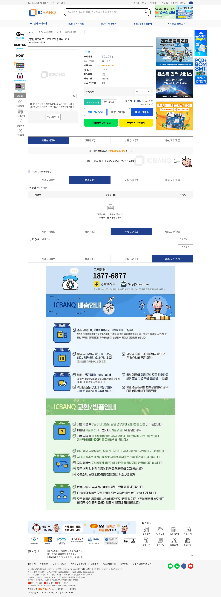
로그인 (136, 2)
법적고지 (95, 564)
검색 (146, 12)
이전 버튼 (192, 553)
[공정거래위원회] (34, 541)
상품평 (90, 140)
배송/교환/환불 (172, 140)
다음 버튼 (192, 555)
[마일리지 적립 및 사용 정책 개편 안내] (64, 557)
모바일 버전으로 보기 (142, 564)
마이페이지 (154, 2)
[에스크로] (111, 541)
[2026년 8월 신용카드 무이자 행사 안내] (48, 2)
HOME (30, 32)
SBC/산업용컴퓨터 (143, 23)
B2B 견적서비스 (76, 23)
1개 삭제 (137, 91)
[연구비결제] (62, 541)
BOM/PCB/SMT (109, 23)
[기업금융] (129, 541)
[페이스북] (183, 566)
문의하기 (186, 247)
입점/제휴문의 (109, 564)
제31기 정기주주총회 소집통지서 (61, 554)
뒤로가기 (186, 17)
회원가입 (165, 2)
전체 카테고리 (40, 23)
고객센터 (144, 2)
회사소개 (32, 564)
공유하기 (55, 116)
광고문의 (124, 564)
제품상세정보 (48, 140)
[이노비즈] (77, 541)
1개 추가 (148, 91)
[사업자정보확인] (84, 569)
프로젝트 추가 (93, 102)
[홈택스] (48, 541)
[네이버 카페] (177, 566)
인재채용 (44, 564)
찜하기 (111, 102)
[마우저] (94, 541)
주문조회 (174, 2)
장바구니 (186, 2)
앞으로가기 (190, 17)
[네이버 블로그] (170, 566)
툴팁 (103, 74)
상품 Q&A (131, 140)
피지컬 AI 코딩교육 (176, 23)
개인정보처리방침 (78, 564)
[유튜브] (190, 566)
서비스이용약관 (59, 564)
